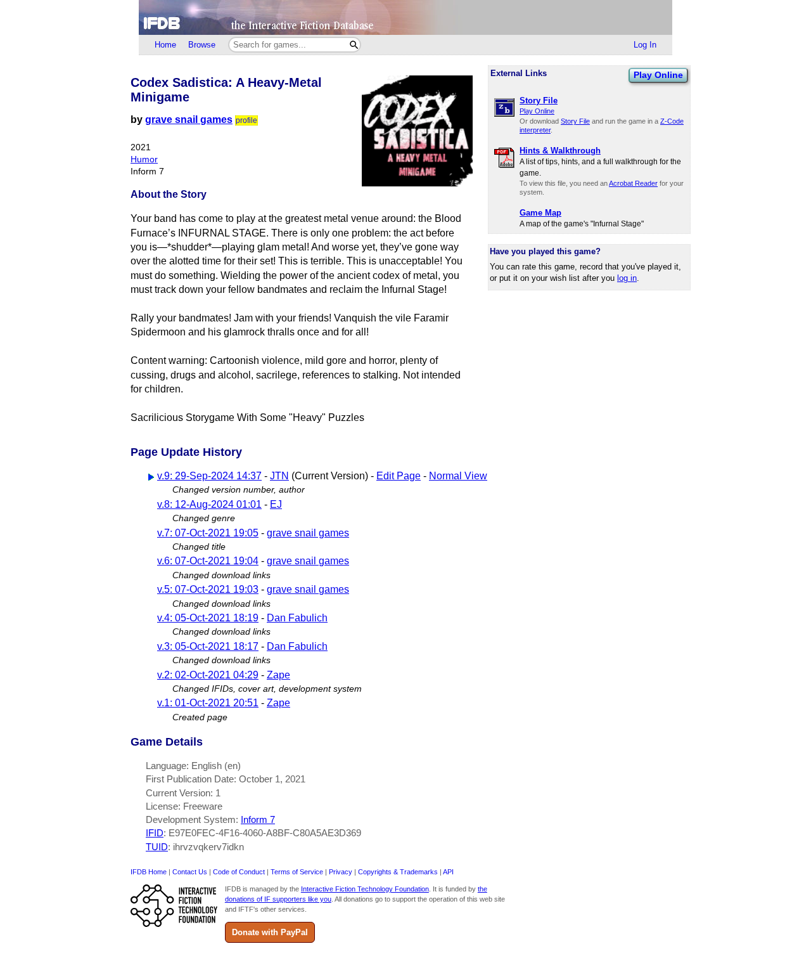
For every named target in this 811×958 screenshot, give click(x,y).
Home (165, 44)
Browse (201, 44)
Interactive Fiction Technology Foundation (365, 889)
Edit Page (398, 475)
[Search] (354, 44)
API (448, 872)
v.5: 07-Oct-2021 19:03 (208, 589)
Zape (278, 675)
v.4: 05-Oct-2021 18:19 (208, 617)
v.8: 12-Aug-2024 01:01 (209, 504)
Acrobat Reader (633, 183)
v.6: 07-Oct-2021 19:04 (208, 560)
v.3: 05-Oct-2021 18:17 (208, 646)
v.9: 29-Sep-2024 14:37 (209, 475)
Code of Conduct (239, 872)
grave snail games (189, 119)
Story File (575, 121)
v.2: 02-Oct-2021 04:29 (208, 675)
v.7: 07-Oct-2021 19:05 (208, 533)
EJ (276, 504)
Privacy (340, 872)
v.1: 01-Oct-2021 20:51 (208, 702)
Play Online (658, 75)
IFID (154, 832)
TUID (157, 846)
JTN (279, 475)
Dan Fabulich (297, 617)
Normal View (458, 475)
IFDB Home (149, 872)
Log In (645, 44)
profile (246, 120)
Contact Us (189, 872)
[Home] (405, 17)
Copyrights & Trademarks (398, 872)
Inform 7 (258, 819)
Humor (144, 159)
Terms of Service (297, 872)
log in (627, 278)
